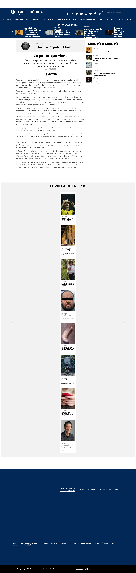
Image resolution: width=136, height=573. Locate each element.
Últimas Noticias (108, 543)
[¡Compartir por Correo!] (55, 74)
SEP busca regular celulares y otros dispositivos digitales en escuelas (67, 414)
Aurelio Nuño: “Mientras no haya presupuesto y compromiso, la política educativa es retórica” (32, 33)
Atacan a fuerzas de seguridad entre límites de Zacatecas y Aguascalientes (93, 33)
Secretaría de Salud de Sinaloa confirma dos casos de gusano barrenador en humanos (67, 349)
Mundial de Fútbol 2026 (22, 545)
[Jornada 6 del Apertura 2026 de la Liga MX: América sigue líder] (68, 204)
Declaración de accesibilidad (110, 490)
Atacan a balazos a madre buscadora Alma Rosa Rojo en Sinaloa (67, 284)
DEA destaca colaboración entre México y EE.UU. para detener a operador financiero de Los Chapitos (67, 316)
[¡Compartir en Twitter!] (49, 74)
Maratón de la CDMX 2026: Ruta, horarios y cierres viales (62, 33)
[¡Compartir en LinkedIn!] (53, 74)
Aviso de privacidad (87, 490)
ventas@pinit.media (67, 491)
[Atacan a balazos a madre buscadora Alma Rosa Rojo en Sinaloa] (68, 269)
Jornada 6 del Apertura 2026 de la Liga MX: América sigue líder (67, 219)
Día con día (40, 44)
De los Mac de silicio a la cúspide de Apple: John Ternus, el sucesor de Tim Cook (67, 448)
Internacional (22, 20)
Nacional (7, 20)
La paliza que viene (50, 56)
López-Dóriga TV (105, 20)
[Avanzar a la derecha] (130, 20)
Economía (48, 20)
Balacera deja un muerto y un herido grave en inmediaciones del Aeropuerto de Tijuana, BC (67, 381)
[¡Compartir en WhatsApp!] (51, 74)
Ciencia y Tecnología (66, 20)
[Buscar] (133, 20)
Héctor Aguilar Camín (55, 47)
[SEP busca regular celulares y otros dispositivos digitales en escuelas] (68, 398)
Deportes (36, 20)
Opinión (120, 20)
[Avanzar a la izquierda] (12, 32)
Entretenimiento (87, 20)
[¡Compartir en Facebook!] (46, 74)
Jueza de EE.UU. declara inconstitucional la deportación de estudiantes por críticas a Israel (67, 252)
